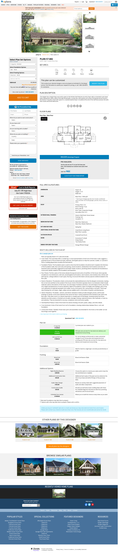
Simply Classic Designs (73, 526)
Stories (20, 5)
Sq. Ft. (24, 5)
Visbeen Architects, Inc (73, 530)
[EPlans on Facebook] (86, 504)
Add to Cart (23, 97)
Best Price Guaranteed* (29, 85)
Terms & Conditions (40, 9)
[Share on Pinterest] (80, 106)
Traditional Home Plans (14, 537)
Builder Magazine (103, 524)
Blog (59, 5)
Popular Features (38, 5)
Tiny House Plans (44, 539)
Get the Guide (23, 227)
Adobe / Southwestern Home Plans (15, 521)
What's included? (14, 61)
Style (7, 5)
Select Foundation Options (18, 67)
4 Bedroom (44, 528)
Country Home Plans (53, 61)
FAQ (65, 510)
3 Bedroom (44, 526)
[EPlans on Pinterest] (92, 504)
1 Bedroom (44, 522)
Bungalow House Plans (14, 522)
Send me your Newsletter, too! (20, 155)
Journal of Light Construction (103, 526)
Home (41, 61)
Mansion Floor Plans (44, 535)
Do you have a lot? (15, 123)
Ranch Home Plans (14, 535)
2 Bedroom (44, 524)
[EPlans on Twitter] (89, 504)
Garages (30, 5)
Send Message (23, 161)
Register (77, 2)
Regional (47, 5)
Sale (63, 5)
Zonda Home (103, 528)
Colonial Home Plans (15, 526)
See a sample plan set (46, 253)
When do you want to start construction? (21, 118)
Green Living (73, 521)
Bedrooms (13, 5)
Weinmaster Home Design (73, 531)
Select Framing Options (17, 73)
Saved (115, 5)
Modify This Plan (98, 83)
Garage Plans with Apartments (44, 531)
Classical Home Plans (15, 524)
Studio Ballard (74, 528)
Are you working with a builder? (19, 128)
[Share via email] (68, 106)
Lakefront (44, 533)
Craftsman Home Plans (14, 530)
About (69, 510)
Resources (54, 510)
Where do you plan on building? (19, 134)
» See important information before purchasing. (53, 314)
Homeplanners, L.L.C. (74, 522)
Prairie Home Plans (14, 533)
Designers (53, 5)
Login (82, 2)
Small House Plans (44, 537)
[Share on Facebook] (74, 106)
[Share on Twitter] (77, 106)
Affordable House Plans (44, 521)
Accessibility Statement (80, 549)
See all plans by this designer (59, 446)
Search (3, 5)
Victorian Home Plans (15, 539)
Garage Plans (44, 530)
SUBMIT (91, 8)
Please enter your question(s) (19, 143)
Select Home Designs (74, 524)
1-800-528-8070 (99, 2)
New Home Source (103, 521)
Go (116, 2)
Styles (48, 510)
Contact (75, 510)
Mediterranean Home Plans (15, 531)
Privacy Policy (50, 9)
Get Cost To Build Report (23, 205)
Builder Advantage (103, 522)
